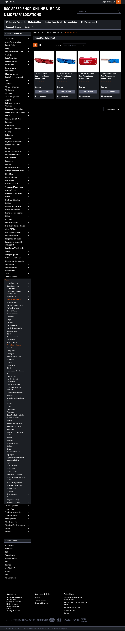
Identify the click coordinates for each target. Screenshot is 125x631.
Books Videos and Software (15, 112)
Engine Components (12, 145)
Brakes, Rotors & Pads (13, 119)
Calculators (10, 317)
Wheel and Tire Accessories (15, 525)
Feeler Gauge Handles (14, 345)
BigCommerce (41, 628)
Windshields (9, 90)
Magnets (9, 395)
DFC (6, 562)
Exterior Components (13, 154)
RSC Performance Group (90, 22)
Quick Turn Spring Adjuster (15, 415)
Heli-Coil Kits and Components (12, 380)
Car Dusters (10, 322)
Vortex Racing (10, 555)
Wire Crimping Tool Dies (14, 482)
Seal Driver (10, 440)
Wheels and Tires (11, 522)
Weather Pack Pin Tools (14, 474)
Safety (7, 251)
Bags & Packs (10, 45)
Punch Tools (11, 409)
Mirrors (9, 403)
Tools (7, 280)
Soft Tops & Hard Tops (13, 258)
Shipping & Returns (13, 27)
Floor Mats (9, 174)
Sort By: (59, 45)
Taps (8, 463)
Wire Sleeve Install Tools (14, 485)
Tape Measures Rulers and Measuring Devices (15, 459)
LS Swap (8, 219)
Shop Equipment (12, 494)
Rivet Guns (10, 429)
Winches (8, 532)
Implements (9, 65)
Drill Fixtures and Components (12, 338)
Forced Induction (11, 177)
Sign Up (112, 2)
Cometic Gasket (11, 558)
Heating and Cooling (12, 200)
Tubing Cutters (11, 471)
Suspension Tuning (13, 500)
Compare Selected (112, 109)
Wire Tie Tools (11, 488)
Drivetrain (8, 138)
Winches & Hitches (12, 87)
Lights (7, 216)
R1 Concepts (10, 545)
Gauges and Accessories (14, 187)
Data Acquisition (11, 58)
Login (104, 2)
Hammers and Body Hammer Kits (16, 372)
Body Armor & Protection (14, 109)
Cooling (8, 132)
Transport (8, 84)
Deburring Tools (12, 331)
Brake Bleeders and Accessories (13, 287)
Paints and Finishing (12, 236)
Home (35, 33)
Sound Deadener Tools (14, 452)
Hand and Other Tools (14, 299)
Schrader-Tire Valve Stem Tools (15, 433)
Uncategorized (10, 519)
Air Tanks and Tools (13, 283)
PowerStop (9, 549)
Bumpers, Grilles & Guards (14, 52)
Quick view (44, 70)
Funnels (9, 362)
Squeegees (10, 455)
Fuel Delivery (9, 180)
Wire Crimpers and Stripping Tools (16, 478)
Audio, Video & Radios (13, 42)
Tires (7, 274)
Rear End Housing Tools (14, 423)
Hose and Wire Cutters (14, 384)
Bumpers (8, 122)
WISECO (8, 575)
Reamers (9, 421)
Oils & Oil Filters (10, 229)
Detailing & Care (11, 61)
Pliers (8, 406)
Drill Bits (9, 334)
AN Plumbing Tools (13, 308)
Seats (7, 80)
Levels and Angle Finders (15, 392)
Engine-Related (11, 297)
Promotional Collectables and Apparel (14, 243)
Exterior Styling (10, 158)
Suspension (9, 264)
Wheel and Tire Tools (13, 503)
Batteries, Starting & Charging (12, 104)
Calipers (9, 320)
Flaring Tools (11, 351)
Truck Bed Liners (11, 515)
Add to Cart (44, 92)
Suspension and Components (11, 269)
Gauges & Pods (10, 190)
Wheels (7, 528)
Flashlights (10, 354)
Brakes (7, 115)
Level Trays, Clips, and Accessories (14, 388)
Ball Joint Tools (12, 311)
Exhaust (8, 148)
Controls (8, 55)
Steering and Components (14, 261)
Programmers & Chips (13, 239)
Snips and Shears (12, 443)
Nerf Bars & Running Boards (15, 226)
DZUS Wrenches (12, 342)
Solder (9, 449)
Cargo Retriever (12, 325)
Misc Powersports (11, 74)
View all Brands (10, 578)
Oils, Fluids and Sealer (13, 232)
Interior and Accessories (14, 213)
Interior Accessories (12, 210)
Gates (7, 571)
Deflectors (9, 135)
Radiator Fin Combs (13, 418)
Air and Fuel (9, 39)
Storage (9, 497)
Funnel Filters (11, 359)
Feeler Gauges (11, 348)
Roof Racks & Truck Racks (14, 248)
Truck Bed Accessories (13, 512)
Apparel (8, 100)
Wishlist (38, 597)
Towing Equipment (11, 506)
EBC (6, 552)
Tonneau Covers (11, 277)
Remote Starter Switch (14, 426)
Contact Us (29, 27)
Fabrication (9, 161)
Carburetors (9, 125)
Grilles (7, 197)
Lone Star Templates (60, 628)
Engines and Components (14, 141)
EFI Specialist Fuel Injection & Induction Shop (23, 22)
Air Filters (8, 93)
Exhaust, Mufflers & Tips (13, 151)
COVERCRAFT (10, 568)
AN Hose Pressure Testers (15, 305)
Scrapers (10, 437)
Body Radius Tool (12, 314)
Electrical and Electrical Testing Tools (14, 292)
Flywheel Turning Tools (14, 356)
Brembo (8, 565)
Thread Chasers (12, 466)
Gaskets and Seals (12, 184)
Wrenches (10, 491)
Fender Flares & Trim (12, 167)
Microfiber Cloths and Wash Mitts (15, 399)
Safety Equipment (11, 255)
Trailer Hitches (10, 509)
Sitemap (26, 628)
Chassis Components (13, 128)
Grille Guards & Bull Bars (13, 193)
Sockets (9, 446)
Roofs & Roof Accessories (14, 77)
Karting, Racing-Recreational (10, 69)
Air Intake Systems (12, 96)
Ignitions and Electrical (13, 206)
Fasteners (8, 164)
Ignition (8, 203)
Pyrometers (10, 412)
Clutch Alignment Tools (14, 328)
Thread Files (11, 469)
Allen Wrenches (11, 302)
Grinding (9, 368)
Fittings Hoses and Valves (14, 171)
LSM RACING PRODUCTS (42, 73)
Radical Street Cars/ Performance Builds (61, 22)
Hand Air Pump (11, 376)
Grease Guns (11, 365)
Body (7, 48)
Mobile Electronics (11, 223)
